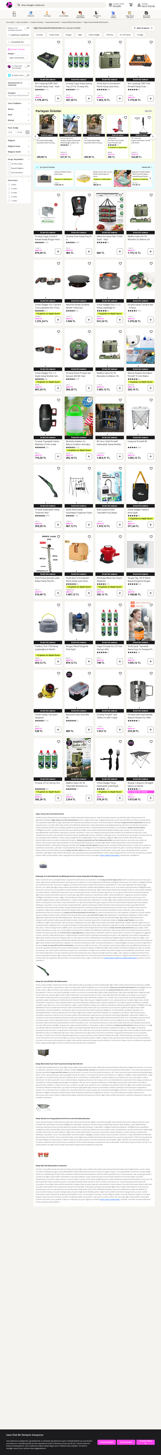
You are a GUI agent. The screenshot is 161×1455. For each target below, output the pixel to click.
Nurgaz (69, 35)
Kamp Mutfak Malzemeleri (72, 22)
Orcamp (39, 35)
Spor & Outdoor (22, 22)
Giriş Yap (151, 6)
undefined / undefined (20, 35)
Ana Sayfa (10, 22)
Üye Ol (144, 6)
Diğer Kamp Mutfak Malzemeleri (96, 22)
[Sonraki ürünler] (153, 137)
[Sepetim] (131, 5)
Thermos (109, 35)
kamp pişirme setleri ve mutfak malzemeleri (120, 958)
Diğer (80, 35)
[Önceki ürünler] (35, 137)
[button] (45, 76)
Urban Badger (94, 35)
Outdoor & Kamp (37, 22)
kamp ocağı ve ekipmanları (110, 1199)
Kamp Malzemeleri (52, 22)
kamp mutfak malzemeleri (109, 855)
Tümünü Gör (146, 167)
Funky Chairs (54, 35)
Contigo (140, 35)
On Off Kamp (125, 35)
